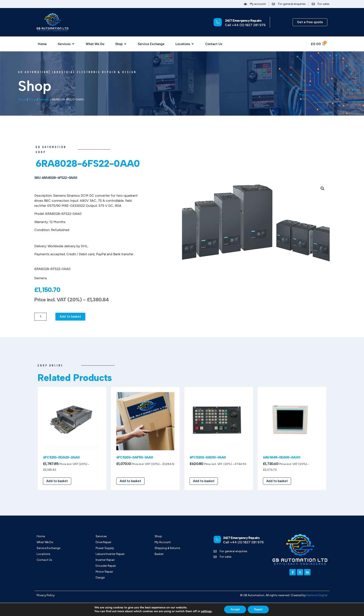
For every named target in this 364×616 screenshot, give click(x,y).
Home (22, 99)
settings (206, 611)
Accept (235, 609)
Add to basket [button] (57, 481)
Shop (32, 99)
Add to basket (70, 316)
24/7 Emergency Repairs (243, 21)
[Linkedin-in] (307, 572)
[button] (322, 188)
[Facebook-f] (292, 572)
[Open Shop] (125, 44)
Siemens (44, 99)
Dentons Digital (316, 595)
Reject (258, 609)
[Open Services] (73, 44)
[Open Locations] (192, 44)
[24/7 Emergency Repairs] (218, 22)
